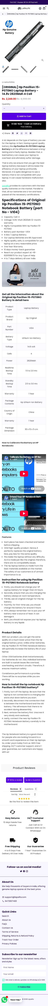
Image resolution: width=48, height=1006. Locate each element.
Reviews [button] (14, 789)
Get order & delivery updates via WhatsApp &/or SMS (25, 980)
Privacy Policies (9, 943)
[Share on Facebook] (13, 133)
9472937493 (9, 901)
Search (5, 916)
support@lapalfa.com (14, 897)
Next (43, 41)
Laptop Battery (8, 82)
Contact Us (7, 927)
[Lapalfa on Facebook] (24, 871)
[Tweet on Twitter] (17, 133)
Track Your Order (10, 939)
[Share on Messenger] (30, 133)
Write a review (16, 780)
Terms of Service (10, 931)
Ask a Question (34, 780)
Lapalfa (6, 185)
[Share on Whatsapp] (21, 133)
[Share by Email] (26, 133)
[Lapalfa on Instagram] (27, 871)
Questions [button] (29, 789)
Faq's (4, 924)
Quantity (6, 104)
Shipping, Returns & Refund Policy (18, 935)
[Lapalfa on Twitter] (21, 871)
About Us (6, 920)
